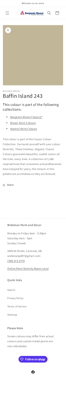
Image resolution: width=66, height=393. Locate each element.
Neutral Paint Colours (23, 128)
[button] (7, 13)
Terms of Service (17, 306)
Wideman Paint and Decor (27, 390)
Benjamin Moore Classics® (26, 117)
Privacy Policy (15, 298)
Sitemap (12, 314)
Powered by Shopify (49, 390)
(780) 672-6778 (16, 261)
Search (11, 290)
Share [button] (10, 184)
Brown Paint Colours (23, 123)
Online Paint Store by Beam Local (28, 268)
